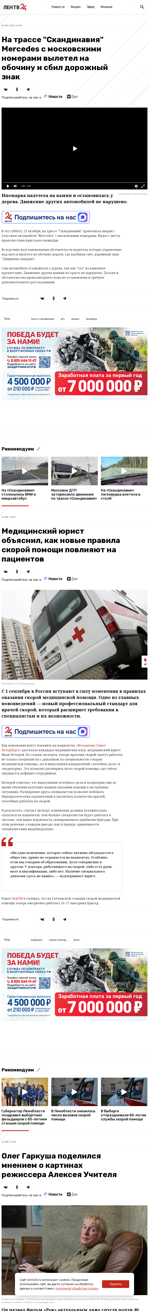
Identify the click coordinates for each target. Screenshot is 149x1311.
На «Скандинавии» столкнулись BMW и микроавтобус (19, 494)
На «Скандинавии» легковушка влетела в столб (120, 494)
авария (75, 318)
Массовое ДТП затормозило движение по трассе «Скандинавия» (74, 494)
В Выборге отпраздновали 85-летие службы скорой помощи (123, 1115)
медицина (36, 939)
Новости (58, 7)
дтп (63, 318)
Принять (116, 1284)
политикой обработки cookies (77, 1288)
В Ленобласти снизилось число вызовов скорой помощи (73, 1115)
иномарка (91, 318)
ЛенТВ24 (19, 898)
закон (76, 939)
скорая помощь (58, 939)
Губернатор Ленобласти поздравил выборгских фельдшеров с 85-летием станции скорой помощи (24, 1117)
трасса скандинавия (42, 318)
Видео (76, 7)
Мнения (106, 7)
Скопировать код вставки (132, 194)
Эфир (90, 7)
